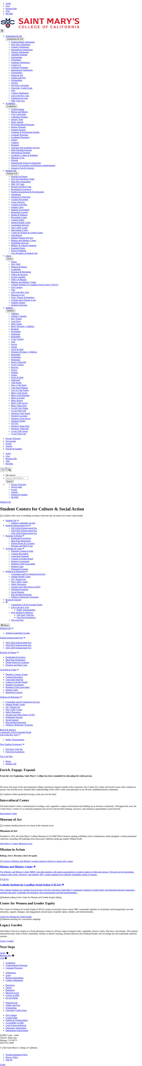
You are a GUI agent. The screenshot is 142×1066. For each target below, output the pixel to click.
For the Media (12, 998)
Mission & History (19, 267)
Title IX (9, 1060)
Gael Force (16, 321)
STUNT (14, 423)
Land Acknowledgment (16, 1025)
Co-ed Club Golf (18, 411)
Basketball (15, 336)
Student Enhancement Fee (17, 525)
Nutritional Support (19, 589)
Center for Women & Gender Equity (27, 233)
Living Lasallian (18, 277)
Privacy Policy (12, 1057)
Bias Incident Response (21, 594)
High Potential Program (21, 150)
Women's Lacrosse (19, 416)
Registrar (15, 145)
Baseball (15, 329)
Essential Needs (18, 248)
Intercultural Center (19, 230)
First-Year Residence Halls (22, 179)
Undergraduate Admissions (23, 42)
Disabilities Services (20, 243)
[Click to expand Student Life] (12, 628)
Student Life (11, 170)
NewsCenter (16, 487)
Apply (8, 3)
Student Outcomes (19, 305)
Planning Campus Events (22, 551)
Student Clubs (17, 207)
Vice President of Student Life (24, 253)
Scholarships (16, 57)
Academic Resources (20, 137)
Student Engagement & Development (27, 192)
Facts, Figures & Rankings (22, 297)
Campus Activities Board (22, 559)
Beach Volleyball (18, 362)
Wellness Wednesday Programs (24, 597)
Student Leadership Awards (23, 523)
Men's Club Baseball (20, 395)
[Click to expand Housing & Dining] (18, 652)
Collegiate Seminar (19, 117)
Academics (10, 103)
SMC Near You (18, 101)
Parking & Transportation (17, 1020)
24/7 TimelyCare (18, 579)
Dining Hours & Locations (23, 543)
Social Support (17, 592)
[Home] (40, 28)
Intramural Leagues (19, 212)
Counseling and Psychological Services (28, 574)
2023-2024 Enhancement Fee (24, 528)
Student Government (20, 210)
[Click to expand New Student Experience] (23, 744)
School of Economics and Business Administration (33, 165)
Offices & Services (19, 274)
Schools (14, 160)
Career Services (18, 202)
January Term (17, 119)
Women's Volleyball (20, 428)
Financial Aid (17, 75)
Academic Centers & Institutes (24, 155)
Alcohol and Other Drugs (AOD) (25, 587)
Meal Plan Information (21, 182)
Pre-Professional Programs (22, 124)
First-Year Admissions (20, 44)
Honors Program (18, 127)
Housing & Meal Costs (21, 187)
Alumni (9, 446)
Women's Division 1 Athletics (24, 352)
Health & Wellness (19, 215)
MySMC (9, 14)
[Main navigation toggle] (2, 31)
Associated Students (20, 556)
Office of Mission (18, 279)
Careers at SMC (13, 995)
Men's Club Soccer (19, 403)
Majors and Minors (19, 112)
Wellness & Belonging (16, 571)
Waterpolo (15, 334)
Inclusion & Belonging (21, 272)
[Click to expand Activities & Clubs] (18, 670)
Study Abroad (17, 122)
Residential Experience (21, 189)
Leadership (16, 269)
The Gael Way (17, 620)
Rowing (14, 367)
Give (8, 6)
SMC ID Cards (17, 184)
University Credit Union (21, 88)
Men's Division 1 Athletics (22, 326)
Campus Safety (17, 220)
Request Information (14, 978)
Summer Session (18, 130)
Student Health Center (21, 222)
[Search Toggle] (6, 469)
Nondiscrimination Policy (17, 1054)
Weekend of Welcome (20, 197)
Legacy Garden (7, 941)
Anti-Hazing (16, 235)
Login (2, 1064)
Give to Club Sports (20, 390)
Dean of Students (18, 250)
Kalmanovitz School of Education (26, 163)
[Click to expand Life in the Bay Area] (19, 735)
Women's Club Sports (20, 413)
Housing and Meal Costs (22, 546)
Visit (8, 11)
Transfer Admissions (20, 47)
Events (9, 443)
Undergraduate (17, 109)
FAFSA (14, 83)
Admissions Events (19, 98)
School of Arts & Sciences (22, 168)
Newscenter (11, 441)
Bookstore (10, 990)
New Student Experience (22, 612)
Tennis (14, 347)
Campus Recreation (19, 199)
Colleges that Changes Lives (23, 300)
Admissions (11, 973)
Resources (10, 985)
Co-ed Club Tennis (19, 431)
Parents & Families (14, 449)
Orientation (16, 60)
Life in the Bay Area (20, 95)
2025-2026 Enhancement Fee (24, 533)
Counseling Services (20, 225)
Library (14, 140)
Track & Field (17, 349)
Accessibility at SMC (15, 1023)
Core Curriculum (18, 114)
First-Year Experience (26, 617)
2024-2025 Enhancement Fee (24, 530)
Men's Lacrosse (18, 398)
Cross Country (17, 339)
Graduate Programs (19, 67)
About (8, 256)
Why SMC (16, 264)
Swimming (16, 331)
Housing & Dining (19, 176)
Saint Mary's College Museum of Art (16, 843)
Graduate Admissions (20, 62)
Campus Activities (19, 204)
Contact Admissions (20, 93)
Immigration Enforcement (17, 1030)
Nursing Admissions (20, 52)
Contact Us (16, 65)
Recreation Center (19, 217)
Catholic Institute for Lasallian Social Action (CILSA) (34, 284)
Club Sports (16, 382)
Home (8, 761)
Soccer (14, 344)
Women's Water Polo (20, 426)
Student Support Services (22, 238)
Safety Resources (18, 584)
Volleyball (15, 380)
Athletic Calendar (18, 316)
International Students (20, 152)
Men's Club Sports (19, 393)
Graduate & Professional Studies (25, 132)
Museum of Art (17, 158)
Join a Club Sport (18, 385)
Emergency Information (16, 1028)
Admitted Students (19, 55)
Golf (13, 342)
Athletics (9, 308)
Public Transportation (26, 610)
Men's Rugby (17, 400)
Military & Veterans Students (23, 245)
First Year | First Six (25, 615)
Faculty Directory (13, 438)
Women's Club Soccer (21, 418)
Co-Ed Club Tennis (19, 408)
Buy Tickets (16, 319)
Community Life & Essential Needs (26, 605)
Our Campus (16, 287)
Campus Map (11, 1018)
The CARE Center (19, 228)
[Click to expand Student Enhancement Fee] (24, 638)
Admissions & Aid (14, 36)
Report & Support (13, 600)
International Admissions (22, 49)
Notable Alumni (18, 302)
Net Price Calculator (20, 85)
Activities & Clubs (14, 548)
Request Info (11, 8)
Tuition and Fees (18, 78)
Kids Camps (16, 324)
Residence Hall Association (23, 564)
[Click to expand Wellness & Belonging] (21, 697)
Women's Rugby (18, 421)
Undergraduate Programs (16, 965)
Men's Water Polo (19, 406)
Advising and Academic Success (25, 147)
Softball (14, 372)
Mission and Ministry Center (23, 240)
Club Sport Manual (19, 388)
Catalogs (15, 142)
